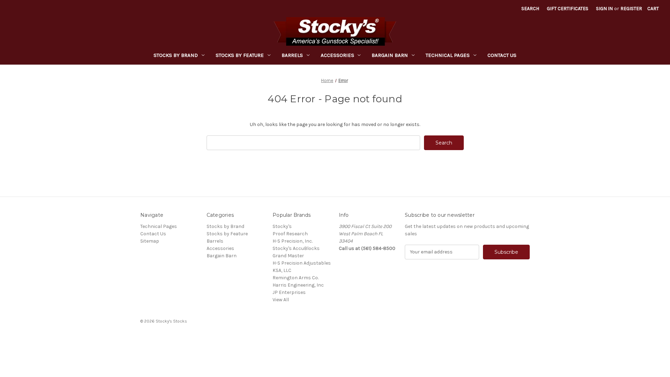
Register (631, 9)
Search (530, 9)
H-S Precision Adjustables (302, 263)
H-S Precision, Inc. (293, 241)
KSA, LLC (282, 270)
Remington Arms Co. (296, 278)
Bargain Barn (390, 55)
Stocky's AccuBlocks (296, 248)
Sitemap (149, 241)
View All (281, 300)
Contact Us (501, 55)
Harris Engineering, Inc (298, 285)
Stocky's (282, 226)
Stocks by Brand (176, 55)
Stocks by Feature (240, 55)
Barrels (292, 55)
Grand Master (288, 256)
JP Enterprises (289, 292)
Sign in (604, 9)
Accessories (337, 55)
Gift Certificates (567, 9)
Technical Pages (448, 55)
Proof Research (290, 234)
